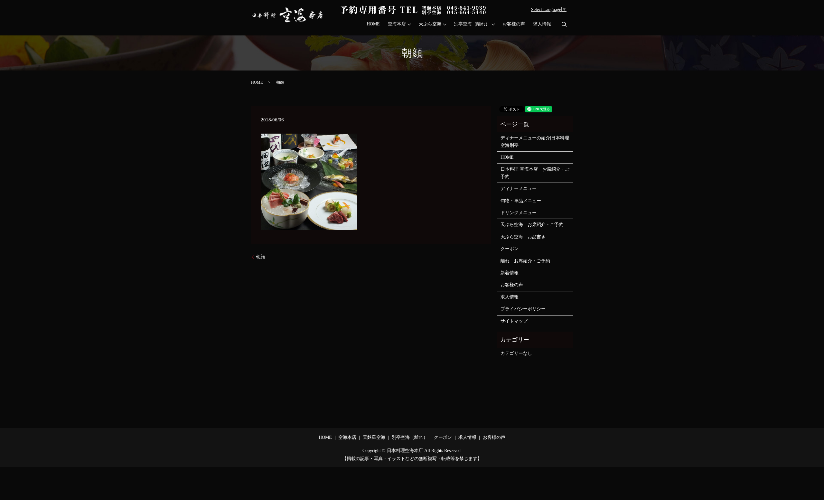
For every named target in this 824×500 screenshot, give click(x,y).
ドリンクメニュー (519, 212)
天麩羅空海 (374, 437)
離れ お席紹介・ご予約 (525, 261)
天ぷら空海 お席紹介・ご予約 (532, 224)
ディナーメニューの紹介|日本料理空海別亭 (535, 141)
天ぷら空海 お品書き (523, 236)
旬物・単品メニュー (521, 200)
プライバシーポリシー (523, 309)
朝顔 (260, 256)
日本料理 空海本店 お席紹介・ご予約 (535, 173)
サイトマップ (514, 321)
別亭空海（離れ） (472, 24)
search (564, 24)
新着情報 (510, 272)
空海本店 (397, 24)
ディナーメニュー (519, 188)
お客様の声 (513, 24)
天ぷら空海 (430, 24)
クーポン (510, 248)
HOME (373, 24)
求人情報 (542, 24)
